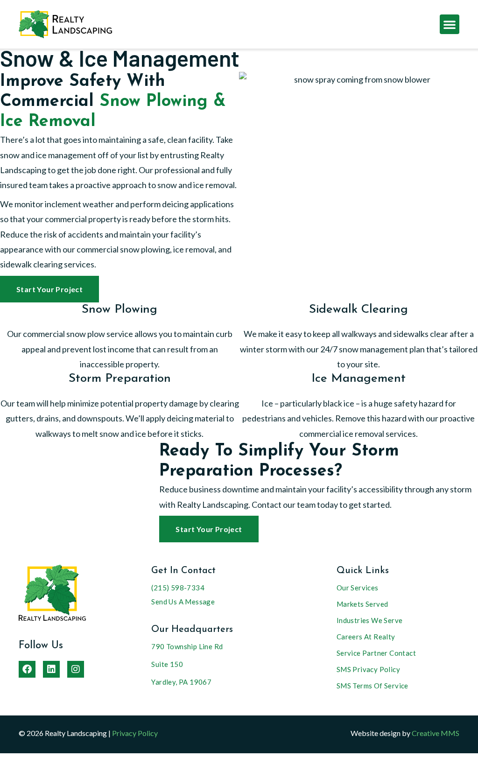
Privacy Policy (135, 733)
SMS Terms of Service (372, 685)
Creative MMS (435, 733)
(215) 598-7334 (177, 587)
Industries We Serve (370, 620)
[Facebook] (27, 669)
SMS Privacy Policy (368, 669)
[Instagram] (75, 669)
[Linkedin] (51, 669)
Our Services (358, 587)
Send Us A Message (183, 601)
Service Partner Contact (376, 653)
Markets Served (362, 604)
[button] (449, 24)
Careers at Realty (366, 636)
